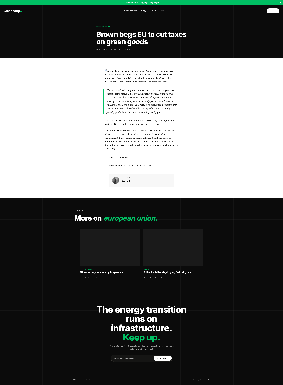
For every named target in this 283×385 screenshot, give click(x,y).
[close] (280, 2)
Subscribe (273, 11)
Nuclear (153, 11)
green (131, 166)
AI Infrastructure (130, 11)
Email (127, 158)
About (162, 11)
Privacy (203, 380)
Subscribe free (163, 358)
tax (149, 166)
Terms (210, 380)
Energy (143, 11)
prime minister (141, 166)
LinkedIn (120, 158)
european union (103, 27)
